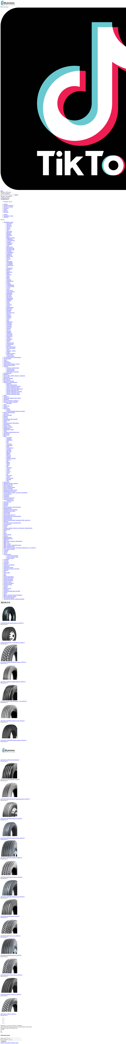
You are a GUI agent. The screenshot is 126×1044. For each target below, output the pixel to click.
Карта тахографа (8, 415)
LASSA (8, 287)
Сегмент (6, 551)
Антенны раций (10, 370)
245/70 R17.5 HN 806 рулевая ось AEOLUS (11, 857)
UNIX (7, 470)
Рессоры (6, 536)
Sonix (7, 320)
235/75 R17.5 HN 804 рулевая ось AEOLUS (11, 818)
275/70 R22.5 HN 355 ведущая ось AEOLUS (11, 975)
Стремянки (6, 559)
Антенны (6, 366)
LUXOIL (8, 449)
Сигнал (5, 553)
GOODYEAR (9, 265)
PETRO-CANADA (11, 458)
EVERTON (9, 253)
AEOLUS (6, 217)
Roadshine (8, 310)
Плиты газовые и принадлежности (12, 507)
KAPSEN (8, 279)
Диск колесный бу (10, 348)
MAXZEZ (8, 295)
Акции (5, 209)
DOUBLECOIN (10, 248)
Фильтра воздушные (9, 576)
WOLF (8, 472)
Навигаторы (7, 482)
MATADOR (9, 294)
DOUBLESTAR (10, 249)
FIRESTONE (9, 256)
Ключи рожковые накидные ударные (15, 411)
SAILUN (8, 315)
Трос (5, 571)
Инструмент (7, 408)
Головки (8, 409)
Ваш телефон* (4, 1039)
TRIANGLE (9, 336)
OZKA (8, 306)
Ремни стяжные (7, 534)
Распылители (7, 529)
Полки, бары (7, 513)
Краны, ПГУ (7, 420)
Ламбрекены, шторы (9, 429)
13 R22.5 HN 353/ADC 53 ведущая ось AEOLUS (13, 642)
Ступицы (6, 560)
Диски (8, 349)
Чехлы (5, 593)
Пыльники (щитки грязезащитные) (12, 522)
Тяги (5, 574)
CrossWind (9, 244)
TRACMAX (9, 335)
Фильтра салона (7, 581)
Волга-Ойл (9, 475)
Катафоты (8, 383)
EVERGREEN (10, 252)
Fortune (8, 257)
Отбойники (6, 496)
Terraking (8, 328)
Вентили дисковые (8, 378)
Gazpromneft (9, 445)
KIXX (7, 446)
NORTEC (8, 300)
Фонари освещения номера (13, 394)
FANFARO (9, 444)
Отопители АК (10, 500)
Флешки (6, 587)
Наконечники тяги (8, 484)
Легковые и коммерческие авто (11, 432)
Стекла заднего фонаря (12, 555)
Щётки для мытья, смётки (10, 596)
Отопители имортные (9, 497)
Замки (5, 404)
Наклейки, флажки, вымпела (11, 483)
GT (7, 266)
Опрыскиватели (8, 493)
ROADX (8, 311)
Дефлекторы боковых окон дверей (12, 398)
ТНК (7, 480)
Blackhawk (9, 232)
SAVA (7, 319)
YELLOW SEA (10, 343)
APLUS (8, 227)
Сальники (6, 550)
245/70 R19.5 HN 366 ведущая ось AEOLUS (11, 877)
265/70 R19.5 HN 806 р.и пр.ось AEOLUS (11, 955)
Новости (6, 210)
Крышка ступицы (8, 427)
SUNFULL (9, 323)
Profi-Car (8, 459)
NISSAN (8, 455)
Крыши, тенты (7, 425)
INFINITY (9, 274)
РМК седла (6, 542)
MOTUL (8, 454)
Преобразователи (8, 518)
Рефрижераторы (8, 537)
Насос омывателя (8, 486)
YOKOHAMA (10, 344)
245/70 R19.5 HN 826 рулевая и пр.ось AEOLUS (12, 896)
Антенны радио (10, 369)
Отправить (3, 1041)
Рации (5, 530)
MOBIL (8, 453)
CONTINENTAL (10, 240)
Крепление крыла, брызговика (11, 423)
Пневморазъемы (8, 508)
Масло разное (9, 478)
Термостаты (6, 566)
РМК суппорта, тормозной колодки (12, 545)
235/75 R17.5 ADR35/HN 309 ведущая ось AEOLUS (13, 740)
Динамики (6, 399)
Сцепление (6, 562)
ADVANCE (9, 223)
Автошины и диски (8, 215)
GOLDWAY (9, 261)
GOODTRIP (9, 264)
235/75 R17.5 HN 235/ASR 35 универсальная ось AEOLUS (15, 799)
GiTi (7, 260)
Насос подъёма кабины (9, 487)
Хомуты (6, 592)
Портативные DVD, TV (9, 515)
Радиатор (6, 525)
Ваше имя (3, 1038)
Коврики (6, 416)
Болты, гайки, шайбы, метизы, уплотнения (14, 375)
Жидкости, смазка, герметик (11, 402)
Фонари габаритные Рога (12, 390)
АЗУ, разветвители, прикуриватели (12, 357)
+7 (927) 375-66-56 (5, 193)
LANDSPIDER (10, 285)
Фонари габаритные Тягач (12, 392)
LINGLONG (9, 290)
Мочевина (9, 403)
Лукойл (8, 476)
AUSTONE (9, 231)
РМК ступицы (7, 543)
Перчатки (6, 504)
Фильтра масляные (8, 579)
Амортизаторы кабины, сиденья (11, 364)
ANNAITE (9, 226)
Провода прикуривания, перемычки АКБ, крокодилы (17, 520)
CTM (7, 245)
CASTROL (9, 437)
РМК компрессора (8, 538)
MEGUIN (8, 451)
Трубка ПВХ (7, 572)
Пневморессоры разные (9, 511)
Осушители (6, 495)
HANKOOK (9, 268)
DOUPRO (8, 251)
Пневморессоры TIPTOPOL (10, 509)
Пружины (6, 521)
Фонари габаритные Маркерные (14, 388)
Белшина (8, 345)
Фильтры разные (8, 584)
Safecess (8, 314)
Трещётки (6, 570)
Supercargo (9, 325)
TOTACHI (9, 467)
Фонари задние (7, 588)
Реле (5, 532)
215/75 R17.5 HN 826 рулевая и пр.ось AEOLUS (12, 720)
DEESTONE (9, 247)
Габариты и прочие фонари (10, 382)
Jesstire (8, 277)
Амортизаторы (7, 362)
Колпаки (6, 417)
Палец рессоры (7, 501)
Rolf (7, 461)
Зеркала (5, 407)
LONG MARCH (10, 291)
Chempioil (8, 438)
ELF (7, 442)
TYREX (8, 337)
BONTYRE (9, 235)
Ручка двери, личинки (9, 549)
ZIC (7, 474)
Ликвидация (7, 433)
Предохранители (8, 517)
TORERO (8, 332)
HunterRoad (9, 272)
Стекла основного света (12, 557)
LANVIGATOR (10, 286)
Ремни (5, 533)
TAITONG (9, 327)
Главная (5, 204)
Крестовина (6, 424)
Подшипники (7, 512)
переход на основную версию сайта (9, 1042)
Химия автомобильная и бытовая (12, 591)
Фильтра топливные (9, 583)
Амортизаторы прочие (9, 365)
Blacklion (8, 234)
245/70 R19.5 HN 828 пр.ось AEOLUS (10, 916)
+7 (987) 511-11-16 (5, 197)
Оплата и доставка (8, 206)
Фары (5, 575)
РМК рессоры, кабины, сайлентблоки (13, 541)
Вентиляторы (7, 379)
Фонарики (6, 589)
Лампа (5, 430)
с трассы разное (10, 356)
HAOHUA (9, 269)
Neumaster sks (9, 298)
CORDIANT (9, 243)
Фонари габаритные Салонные (14, 391)
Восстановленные (10, 346)
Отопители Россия (8, 499)
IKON (7, 273)
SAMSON (8, 316)
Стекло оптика (7, 554)
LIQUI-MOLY (9, 448)
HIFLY (8, 270)
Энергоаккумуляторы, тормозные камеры (14, 599)
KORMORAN (9, 281)
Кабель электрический (9, 412)
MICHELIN (9, 297)
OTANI (8, 303)
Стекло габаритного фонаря (13, 386)
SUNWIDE (9, 324)
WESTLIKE (9, 339)
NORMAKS (9, 299)
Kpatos (8, 282)
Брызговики (7, 377)
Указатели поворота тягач (12, 387)
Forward (8, 258)
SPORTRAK (9, 321)
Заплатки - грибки (11, 350)
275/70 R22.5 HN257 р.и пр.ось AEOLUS (11, 994)
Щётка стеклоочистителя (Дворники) (13, 595)
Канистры (6, 413)
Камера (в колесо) (10, 353)
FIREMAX (9, 255)
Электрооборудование (9, 597)
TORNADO (9, 333)
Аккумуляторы (7, 358)
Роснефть (8, 479)
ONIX (7, 302)
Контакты (6, 212)
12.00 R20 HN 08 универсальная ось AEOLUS (12, 623)
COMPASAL (9, 239)
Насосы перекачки (8, 488)
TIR (7, 466)
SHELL (8, 462)
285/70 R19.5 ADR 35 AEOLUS (8, 1014)
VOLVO (8, 471)
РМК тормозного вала (9, 546)
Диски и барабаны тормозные (11, 400)
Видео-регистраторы (9, 381)
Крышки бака (7, 428)
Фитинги (6, 585)
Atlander (8, 228)
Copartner (8, 241)
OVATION (9, 304)
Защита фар (6, 406)
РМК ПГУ (6, 539)
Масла (5, 436)
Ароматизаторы (7, 373)
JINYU (8, 278)
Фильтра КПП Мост (8, 578)
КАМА (8, 352)
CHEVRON (9, 440)
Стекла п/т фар (10, 558)
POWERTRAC (10, 307)
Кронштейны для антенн (12, 371)
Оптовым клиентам (8, 205)
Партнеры (6, 208)
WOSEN (8, 340)
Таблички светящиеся (9, 564)
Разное (5, 526)
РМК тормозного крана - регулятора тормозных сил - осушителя (20, 547)
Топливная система (8, 567)
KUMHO (8, 283)
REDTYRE (9, 308)
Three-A (8, 329)
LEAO (8, 289)
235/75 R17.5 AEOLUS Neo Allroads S (10, 759)
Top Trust (8, 331)
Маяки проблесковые (11, 385)
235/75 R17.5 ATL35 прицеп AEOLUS (10, 779)
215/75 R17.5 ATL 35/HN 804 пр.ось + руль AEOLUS (14, 701)
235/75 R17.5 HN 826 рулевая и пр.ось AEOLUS (12, 838)
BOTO (8, 236)
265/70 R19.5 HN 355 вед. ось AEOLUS (10, 935)
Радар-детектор (7, 524)
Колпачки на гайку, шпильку (11, 419)
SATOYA (8, 318)
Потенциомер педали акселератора (12, 516)
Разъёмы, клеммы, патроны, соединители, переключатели (18, 528)
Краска (5, 421)
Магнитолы (6, 434)
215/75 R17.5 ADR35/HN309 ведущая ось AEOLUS (13, 662)
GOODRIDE (9, 262)
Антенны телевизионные (12, 367)
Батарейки (6, 374)
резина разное (9, 354)
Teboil (7, 465)
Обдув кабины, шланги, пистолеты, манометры (15, 492)
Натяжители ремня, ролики (10, 490)
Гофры (5, 395)
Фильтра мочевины (8, 580)
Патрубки (6, 503)
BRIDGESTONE (10, 237)
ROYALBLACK (10, 312)
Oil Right (8, 457)
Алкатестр (6, 361)
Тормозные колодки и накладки (11, 568)
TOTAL (8, 469)
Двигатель (6, 396)
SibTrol (8, 463)
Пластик (6, 505)
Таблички (6, 563)
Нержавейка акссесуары (10, 491)
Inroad (7, 276)
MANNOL (9, 450)
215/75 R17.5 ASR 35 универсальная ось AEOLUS (13, 681)
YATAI (8, 341)
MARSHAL (9, 293)
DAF (7, 441)
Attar (7, 230)
